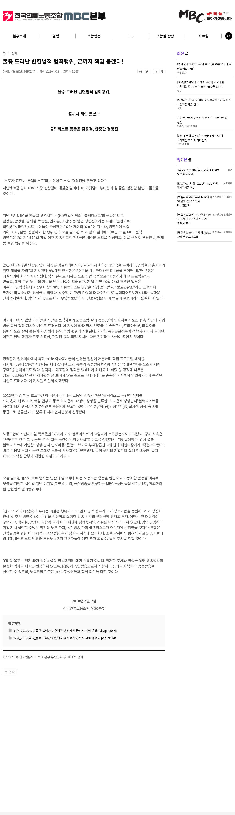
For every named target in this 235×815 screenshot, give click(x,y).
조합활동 (94, 36)
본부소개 (19, 36)
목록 (12, 672)
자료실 (203, 36)
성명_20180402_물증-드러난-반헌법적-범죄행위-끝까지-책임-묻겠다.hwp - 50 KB (65, 630)
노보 (130, 36)
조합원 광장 (165, 36)
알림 (56, 36)
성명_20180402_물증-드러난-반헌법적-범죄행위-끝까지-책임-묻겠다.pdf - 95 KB (65, 638)
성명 (14, 53)
